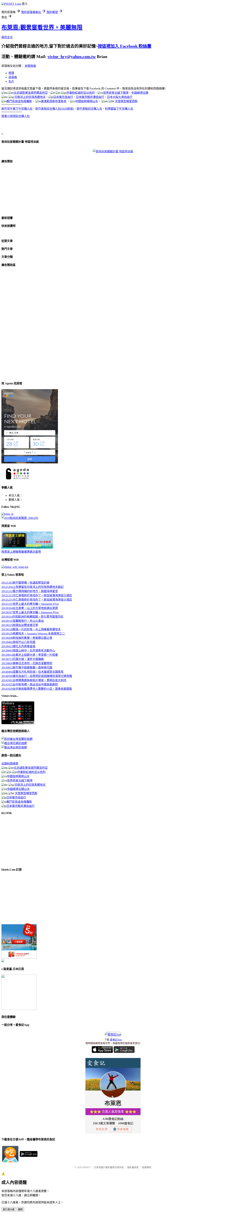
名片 (11, 81)
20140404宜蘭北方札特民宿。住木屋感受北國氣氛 (32, 671)
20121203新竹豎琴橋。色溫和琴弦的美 (25, 582)
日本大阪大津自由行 (119, 96)
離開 (20, 1209)
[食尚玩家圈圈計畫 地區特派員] (113, 151)
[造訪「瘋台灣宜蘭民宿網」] (16, 738)
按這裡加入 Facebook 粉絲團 (124, 46)
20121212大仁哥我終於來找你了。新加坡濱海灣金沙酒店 (36, 595)
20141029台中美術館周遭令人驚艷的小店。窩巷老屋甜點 (36, 688)
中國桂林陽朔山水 (86, 101)
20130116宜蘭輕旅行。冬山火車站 (22, 620)
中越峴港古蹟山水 (18, 788)
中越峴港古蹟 (139, 92)
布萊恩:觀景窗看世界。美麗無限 (41, 27)
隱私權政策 (133, 1167)
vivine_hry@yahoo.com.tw (71, 56)
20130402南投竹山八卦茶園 (18, 642)
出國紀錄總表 (9, 763)
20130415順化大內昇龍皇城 (18, 646)
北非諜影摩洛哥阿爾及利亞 (31, 92)
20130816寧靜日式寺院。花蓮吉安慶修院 (26, 663)
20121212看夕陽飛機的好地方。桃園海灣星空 (29, 591)
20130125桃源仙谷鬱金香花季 (19, 625)
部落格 (12, 77)
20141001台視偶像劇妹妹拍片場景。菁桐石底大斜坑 (33, 680)
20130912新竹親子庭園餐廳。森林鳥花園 (26, 667)
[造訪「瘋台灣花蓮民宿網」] (14, 743)
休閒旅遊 (30, 65)
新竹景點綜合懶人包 (89, 108)
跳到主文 (7, 37)
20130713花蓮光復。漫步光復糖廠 (22, 659)
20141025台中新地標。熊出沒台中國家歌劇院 (29, 684)
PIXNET (87, 1167)
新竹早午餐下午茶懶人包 (16, 108)
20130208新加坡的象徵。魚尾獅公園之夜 (26, 637)
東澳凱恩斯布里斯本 (53, 101)
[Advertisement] (42, 126)
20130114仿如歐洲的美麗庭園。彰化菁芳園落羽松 (32, 616)
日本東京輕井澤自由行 (90, 96)
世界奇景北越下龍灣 (116, 92)
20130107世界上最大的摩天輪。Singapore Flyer (30, 612)
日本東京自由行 (63, 96)
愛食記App (116, 1039)
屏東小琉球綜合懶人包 (15, 116)
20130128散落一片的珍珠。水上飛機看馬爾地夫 (31, 629)
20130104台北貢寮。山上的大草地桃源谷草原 (29, 608)
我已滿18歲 (8, 1209)
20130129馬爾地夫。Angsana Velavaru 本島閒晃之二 (33, 633)
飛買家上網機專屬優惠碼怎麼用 (21, 551)
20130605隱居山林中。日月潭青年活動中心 (28, 650)
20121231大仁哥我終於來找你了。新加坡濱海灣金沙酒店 (36, 599)
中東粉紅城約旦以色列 (80, 92)
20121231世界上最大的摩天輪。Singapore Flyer (30, 603)
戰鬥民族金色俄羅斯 (19, 101)
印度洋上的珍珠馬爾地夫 (30, 96)
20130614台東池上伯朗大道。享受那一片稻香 (29, 654)
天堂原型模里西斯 (126, 101)
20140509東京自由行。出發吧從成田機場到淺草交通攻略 (36, 676)
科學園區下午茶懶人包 (119, 108)
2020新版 (67, 108)
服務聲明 (146, 1167)
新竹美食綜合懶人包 (48, 108)
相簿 (11, 72)
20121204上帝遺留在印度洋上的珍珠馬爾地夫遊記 (32, 586)
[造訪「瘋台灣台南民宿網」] (14, 747)
